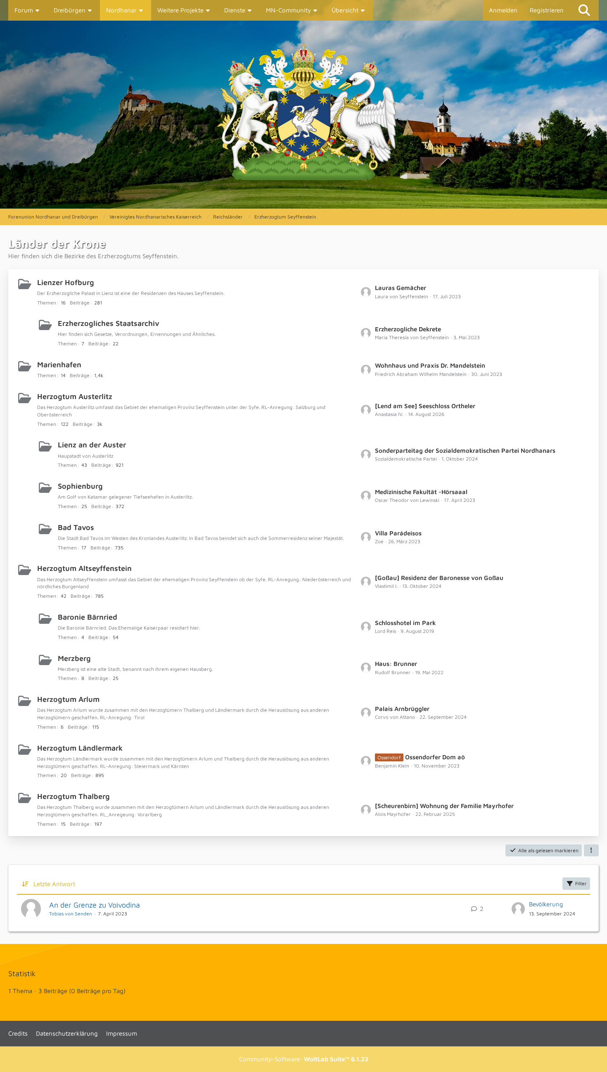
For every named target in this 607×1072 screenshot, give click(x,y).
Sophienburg (80, 486)
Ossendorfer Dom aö (435, 757)
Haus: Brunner (396, 663)
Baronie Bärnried (87, 617)
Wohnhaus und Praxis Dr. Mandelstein (430, 365)
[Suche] (584, 10)
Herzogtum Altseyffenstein (84, 568)
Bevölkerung (546, 904)
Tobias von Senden (70, 913)
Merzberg (74, 658)
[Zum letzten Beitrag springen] (518, 908)
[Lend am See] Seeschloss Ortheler (425, 405)
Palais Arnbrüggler (402, 708)
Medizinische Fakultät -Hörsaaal (421, 491)
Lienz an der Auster (92, 444)
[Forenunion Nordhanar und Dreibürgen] (303, 114)
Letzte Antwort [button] (54, 883)
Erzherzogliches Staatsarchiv (108, 323)
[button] (591, 850)
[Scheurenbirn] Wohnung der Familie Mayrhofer (444, 805)
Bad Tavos (76, 527)
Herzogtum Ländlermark (80, 748)
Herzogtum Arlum (68, 699)
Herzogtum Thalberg (73, 796)
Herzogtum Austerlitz (74, 396)
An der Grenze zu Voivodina (94, 905)
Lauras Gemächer (400, 287)
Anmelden (503, 10)
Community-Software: (303, 1058)
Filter (581, 883)
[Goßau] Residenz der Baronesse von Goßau (439, 577)
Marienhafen (59, 364)
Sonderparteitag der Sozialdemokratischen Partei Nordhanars (465, 450)
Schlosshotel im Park (405, 622)
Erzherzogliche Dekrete (408, 329)
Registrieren (547, 10)
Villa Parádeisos (398, 533)
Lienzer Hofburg (65, 282)
